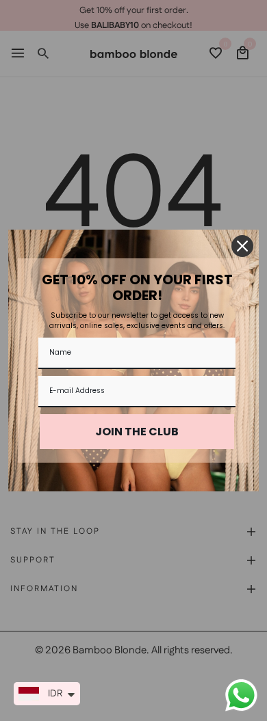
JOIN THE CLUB (137, 431)
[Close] (242, 246)
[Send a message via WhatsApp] (241, 695)
